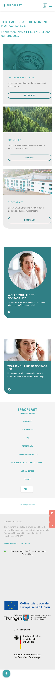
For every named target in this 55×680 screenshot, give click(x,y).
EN (25, 489)
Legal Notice (27, 471)
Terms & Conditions (27, 454)
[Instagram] (52, 525)
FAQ (27, 438)
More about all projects (17, 543)
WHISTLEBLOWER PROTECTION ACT (27, 463)
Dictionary (27, 446)
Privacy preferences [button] (27, 505)
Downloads (28, 430)
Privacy (27, 479)
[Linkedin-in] (52, 513)
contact (27, 421)
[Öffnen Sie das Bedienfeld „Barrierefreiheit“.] (6, 673)
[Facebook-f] (52, 519)
